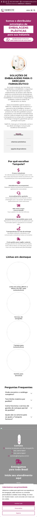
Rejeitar (18, 513)
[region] (18, 500)
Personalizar (18, 508)
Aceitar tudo (18, 503)
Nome (18, 483)
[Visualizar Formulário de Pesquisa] (34, 10)
